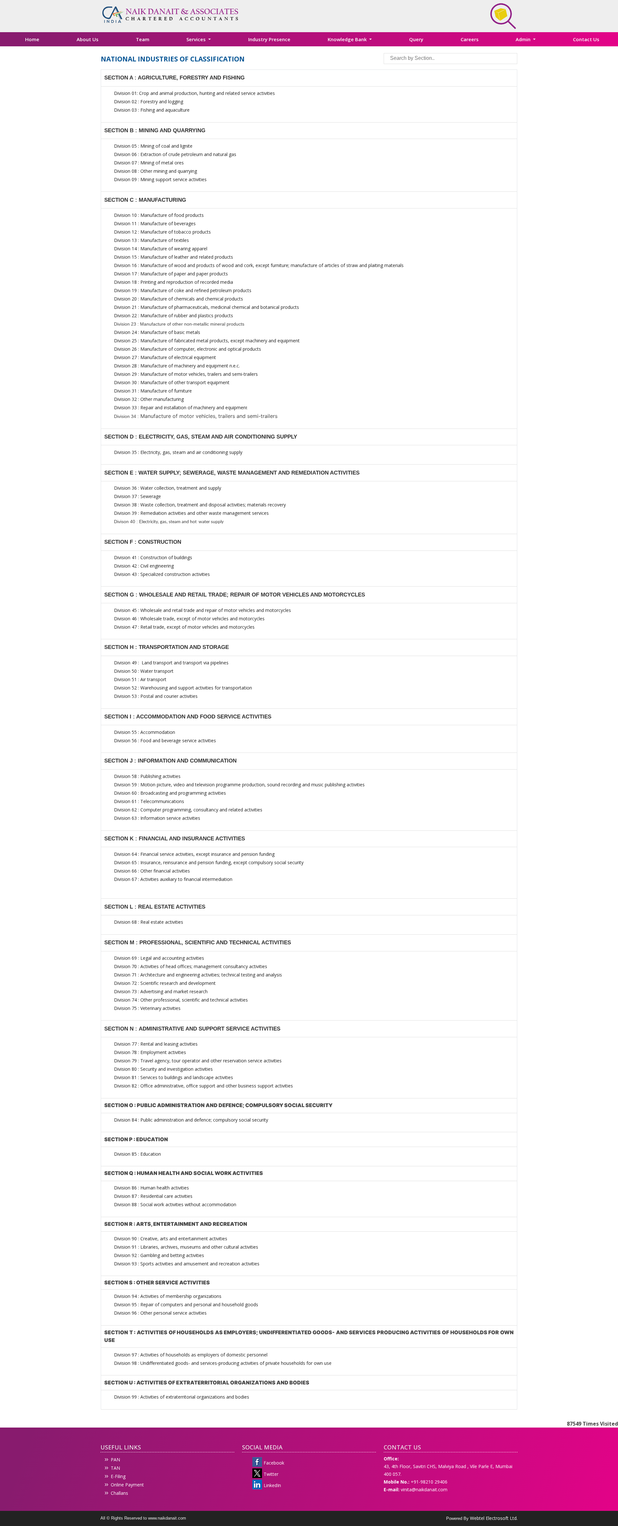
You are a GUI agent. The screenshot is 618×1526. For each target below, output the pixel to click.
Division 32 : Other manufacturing (149, 399)
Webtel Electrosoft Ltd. (494, 1518)
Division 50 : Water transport (143, 671)
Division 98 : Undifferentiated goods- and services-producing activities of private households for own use (223, 1363)
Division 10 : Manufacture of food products (159, 215)
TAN (115, 1468)
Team (142, 39)
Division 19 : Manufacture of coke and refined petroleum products (182, 290)
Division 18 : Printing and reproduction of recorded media (173, 282)
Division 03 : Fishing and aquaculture (152, 110)
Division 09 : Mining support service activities (160, 179)
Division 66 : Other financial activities (152, 871)
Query (416, 39)
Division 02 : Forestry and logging (148, 101)
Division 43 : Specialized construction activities (162, 574)
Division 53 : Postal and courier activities (156, 696)
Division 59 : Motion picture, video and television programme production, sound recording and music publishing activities (239, 784)
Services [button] (196, 39)
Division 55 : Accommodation (145, 732)
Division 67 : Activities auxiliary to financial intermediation (173, 879)
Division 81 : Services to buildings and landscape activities (173, 1077)
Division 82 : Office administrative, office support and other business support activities (203, 1086)
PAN (115, 1460)
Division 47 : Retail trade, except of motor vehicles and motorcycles (184, 627)
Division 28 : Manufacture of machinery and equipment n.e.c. (177, 366)
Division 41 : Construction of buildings (153, 557)
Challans (119, 1493)
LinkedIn (272, 1485)
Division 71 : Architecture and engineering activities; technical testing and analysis (198, 975)
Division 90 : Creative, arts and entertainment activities (170, 1238)
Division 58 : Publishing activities (147, 776)
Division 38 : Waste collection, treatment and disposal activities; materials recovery (200, 505)
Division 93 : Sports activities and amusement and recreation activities (186, 1264)
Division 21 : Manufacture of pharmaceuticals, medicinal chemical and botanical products (206, 307)
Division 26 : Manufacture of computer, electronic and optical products (187, 349)
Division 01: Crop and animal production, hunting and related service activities (194, 93)
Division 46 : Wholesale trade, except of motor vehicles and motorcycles (189, 618)
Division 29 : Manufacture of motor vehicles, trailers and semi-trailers (186, 374)
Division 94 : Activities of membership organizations (167, 1296)
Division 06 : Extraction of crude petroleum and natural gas (175, 154)
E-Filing (118, 1476)
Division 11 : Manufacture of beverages (155, 223)
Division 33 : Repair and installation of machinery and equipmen (180, 407)
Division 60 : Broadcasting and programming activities (170, 793)
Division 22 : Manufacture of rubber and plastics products (173, 315)
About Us (87, 39)
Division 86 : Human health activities (151, 1188)
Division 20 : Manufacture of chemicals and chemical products (178, 299)
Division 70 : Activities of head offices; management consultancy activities (190, 966)
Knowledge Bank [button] (348, 39)
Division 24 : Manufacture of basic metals (157, 332)
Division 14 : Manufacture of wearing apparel (160, 248)
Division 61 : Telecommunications (149, 801)
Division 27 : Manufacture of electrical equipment (165, 357)
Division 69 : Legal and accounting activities (159, 958)
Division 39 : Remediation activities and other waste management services (191, 513)
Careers (470, 39)
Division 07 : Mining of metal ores (149, 163)
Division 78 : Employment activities (150, 1052)
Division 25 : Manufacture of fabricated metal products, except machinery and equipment (207, 341)
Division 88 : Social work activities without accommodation (175, 1204)
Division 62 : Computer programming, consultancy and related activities (188, 810)
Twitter (271, 1474)
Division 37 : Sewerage (137, 496)
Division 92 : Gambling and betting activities (159, 1255)
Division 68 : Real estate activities (148, 922)
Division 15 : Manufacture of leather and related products (173, 257)
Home (32, 39)
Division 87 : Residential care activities (153, 1196)
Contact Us (586, 39)
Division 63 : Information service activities (157, 818)
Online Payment (127, 1485)
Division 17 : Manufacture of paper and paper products (171, 274)
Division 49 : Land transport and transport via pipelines (171, 663)
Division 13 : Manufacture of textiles (151, 240)
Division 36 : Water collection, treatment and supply (167, 488)
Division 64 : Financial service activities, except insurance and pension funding (194, 854)
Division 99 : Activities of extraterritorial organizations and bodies (181, 1397)
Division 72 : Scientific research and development (165, 983)
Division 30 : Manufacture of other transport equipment (171, 382)
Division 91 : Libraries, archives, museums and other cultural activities (186, 1247)
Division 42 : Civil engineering (144, 566)
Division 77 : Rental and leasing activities (156, 1044)
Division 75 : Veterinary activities (147, 1008)
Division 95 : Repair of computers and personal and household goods (186, 1304)
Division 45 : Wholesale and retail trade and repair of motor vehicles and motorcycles (203, 610)
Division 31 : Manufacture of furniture (153, 391)
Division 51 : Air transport (140, 679)
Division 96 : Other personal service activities (160, 1313)
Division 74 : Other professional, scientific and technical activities (181, 1000)
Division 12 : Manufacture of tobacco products (162, 232)
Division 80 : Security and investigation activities (163, 1069)
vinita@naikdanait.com (424, 1489)
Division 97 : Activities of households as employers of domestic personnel (190, 1355)
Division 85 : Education (137, 1154)
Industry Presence (269, 39)
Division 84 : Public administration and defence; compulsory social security (191, 1120)
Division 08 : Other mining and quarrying (155, 171)
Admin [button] (524, 39)
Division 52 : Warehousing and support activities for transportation (183, 688)
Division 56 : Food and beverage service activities (165, 740)
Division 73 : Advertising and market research (161, 991)
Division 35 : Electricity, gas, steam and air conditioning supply (178, 452)
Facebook (274, 1463)
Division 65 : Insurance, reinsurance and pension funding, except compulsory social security (209, 862)
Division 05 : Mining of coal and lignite (153, 146)
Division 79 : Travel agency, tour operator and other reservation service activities (198, 1061)
